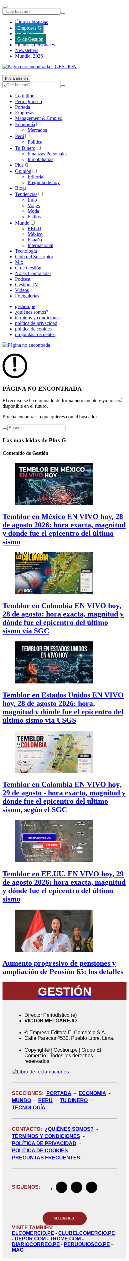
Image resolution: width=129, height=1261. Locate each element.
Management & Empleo (38, 118)
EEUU (34, 228)
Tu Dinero (25, 148)
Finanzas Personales (35, 44)
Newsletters (26, 50)
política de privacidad (36, 323)
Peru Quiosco (28, 101)
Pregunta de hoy (44, 182)
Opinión (23, 171)
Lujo (32, 199)
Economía (25, 124)
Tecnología (26, 251)
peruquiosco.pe (87, 1244)
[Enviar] (62, 13)
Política (35, 142)
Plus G (21, 165)
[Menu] (5, 7)
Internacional (40, 245)
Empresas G (29, 28)
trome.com (65, 1238)
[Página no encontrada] (26, 345)
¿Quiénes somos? (69, 1129)
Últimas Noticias (31, 22)
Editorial (36, 176)
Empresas (24, 33)
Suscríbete (64, 1218)
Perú (19, 136)
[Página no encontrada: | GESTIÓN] (40, 66)
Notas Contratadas (33, 273)
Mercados (37, 130)
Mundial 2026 (29, 56)
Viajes (34, 205)
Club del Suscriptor (34, 256)
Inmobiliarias (40, 159)
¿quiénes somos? (31, 312)
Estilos (34, 216)
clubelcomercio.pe (86, 1233)
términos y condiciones (37, 317)
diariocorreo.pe (36, 1244)
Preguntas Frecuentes (46, 1157)
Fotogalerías (27, 295)
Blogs (21, 188)
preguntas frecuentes (35, 334)
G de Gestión (30, 39)
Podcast (22, 279)
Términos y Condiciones (46, 1136)
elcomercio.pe (33, 1233)
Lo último (24, 95)
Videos (22, 290)
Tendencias (26, 194)
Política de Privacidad (44, 1143)
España (35, 239)
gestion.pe (25, 306)
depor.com (30, 1238)
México (35, 234)
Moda (33, 211)
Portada (22, 107)
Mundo (22, 223)
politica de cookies (33, 328)
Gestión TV (27, 284)
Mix (19, 262)
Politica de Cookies (40, 1150)
